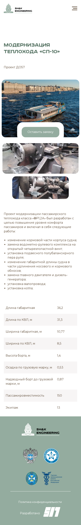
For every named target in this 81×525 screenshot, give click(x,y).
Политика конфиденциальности (40, 502)
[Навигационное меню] (74, 8)
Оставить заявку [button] (40, 132)
